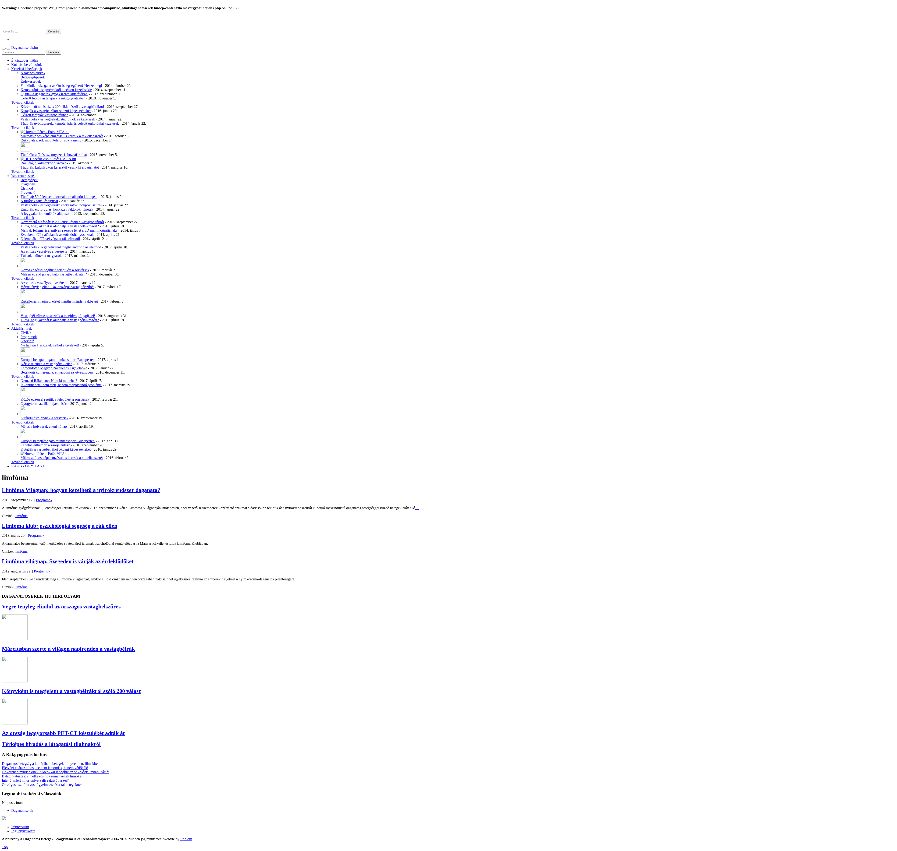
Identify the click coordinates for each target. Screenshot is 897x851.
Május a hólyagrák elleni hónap (44, 426)
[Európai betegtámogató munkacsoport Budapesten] (25, 355)
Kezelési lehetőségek (26, 69)
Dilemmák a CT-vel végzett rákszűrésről (50, 239)
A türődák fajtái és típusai (39, 201)
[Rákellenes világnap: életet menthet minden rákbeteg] (25, 297)
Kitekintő (27, 341)
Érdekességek (31, 81)
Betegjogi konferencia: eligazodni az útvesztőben (57, 372)
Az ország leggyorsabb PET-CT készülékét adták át (63, 733)
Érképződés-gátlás (24, 60)
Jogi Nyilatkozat (23, 831)
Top (5, 847)
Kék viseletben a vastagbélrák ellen (46, 364)
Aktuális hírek (21, 328)
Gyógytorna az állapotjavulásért (44, 404)
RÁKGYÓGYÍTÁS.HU (29, 466)
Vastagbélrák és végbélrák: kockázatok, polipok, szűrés (61, 205)
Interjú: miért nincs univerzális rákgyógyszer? (35, 780)
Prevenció (28, 192)
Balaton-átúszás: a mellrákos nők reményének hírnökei (42, 776)
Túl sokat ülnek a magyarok (41, 256)
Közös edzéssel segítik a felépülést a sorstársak (55, 270)
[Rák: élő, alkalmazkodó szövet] (48, 159)
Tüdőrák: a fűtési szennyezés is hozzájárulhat (54, 155)
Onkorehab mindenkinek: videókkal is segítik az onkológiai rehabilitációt (55, 772)
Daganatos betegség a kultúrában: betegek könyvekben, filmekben (51, 764)
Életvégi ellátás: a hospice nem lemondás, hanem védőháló (45, 768)
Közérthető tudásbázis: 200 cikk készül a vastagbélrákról (62, 107)
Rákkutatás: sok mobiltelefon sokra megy (51, 140)
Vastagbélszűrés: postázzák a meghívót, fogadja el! (58, 316)
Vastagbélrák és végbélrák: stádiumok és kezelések (58, 119)
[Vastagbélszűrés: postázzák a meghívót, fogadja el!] (25, 312)
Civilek (26, 333)
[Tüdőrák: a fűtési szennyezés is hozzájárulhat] (25, 150)
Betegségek (29, 180)
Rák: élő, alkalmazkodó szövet (43, 163)
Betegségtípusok (33, 77)
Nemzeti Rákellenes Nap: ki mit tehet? (49, 381)
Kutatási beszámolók (26, 65)
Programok (29, 337)
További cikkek (22, 102)
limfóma (21, 516)
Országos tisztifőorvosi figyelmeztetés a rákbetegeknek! (43, 785)
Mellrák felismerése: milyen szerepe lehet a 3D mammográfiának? (69, 230)
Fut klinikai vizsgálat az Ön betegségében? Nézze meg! (61, 86)
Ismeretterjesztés (23, 176)
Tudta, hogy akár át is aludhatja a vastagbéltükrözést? (60, 226)
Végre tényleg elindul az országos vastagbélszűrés (57, 287)
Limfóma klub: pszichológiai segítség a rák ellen (59, 526)
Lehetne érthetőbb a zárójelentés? (45, 445)
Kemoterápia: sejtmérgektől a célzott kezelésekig (56, 90)
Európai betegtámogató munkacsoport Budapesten (58, 360)
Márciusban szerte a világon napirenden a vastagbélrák (68, 649)
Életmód (27, 188)
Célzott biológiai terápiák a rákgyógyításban (53, 98)
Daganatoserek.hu (24, 47)
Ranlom (186, 839)
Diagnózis (28, 184)
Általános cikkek (33, 73)
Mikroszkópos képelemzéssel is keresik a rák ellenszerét (62, 136)
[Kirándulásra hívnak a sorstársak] (25, 414)
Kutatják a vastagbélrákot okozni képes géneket (56, 111)
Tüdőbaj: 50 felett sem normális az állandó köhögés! (59, 197)
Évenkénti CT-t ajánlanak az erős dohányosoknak (57, 235)
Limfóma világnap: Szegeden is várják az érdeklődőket (68, 561)
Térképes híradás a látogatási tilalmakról (51, 744)
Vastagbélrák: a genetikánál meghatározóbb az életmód (61, 247)
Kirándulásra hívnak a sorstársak (44, 418)
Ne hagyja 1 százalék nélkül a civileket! (50, 345)
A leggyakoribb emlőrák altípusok (46, 213)
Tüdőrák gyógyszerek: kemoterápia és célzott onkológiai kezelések (70, 123)
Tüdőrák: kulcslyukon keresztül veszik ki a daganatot (60, 167)
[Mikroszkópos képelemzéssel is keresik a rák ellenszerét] (45, 132)
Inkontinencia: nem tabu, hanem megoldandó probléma (61, 385)
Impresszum (20, 827)
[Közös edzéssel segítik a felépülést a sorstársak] (25, 266)
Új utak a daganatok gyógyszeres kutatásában (54, 94)
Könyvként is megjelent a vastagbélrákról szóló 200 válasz (71, 691)
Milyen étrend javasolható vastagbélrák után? (54, 274)
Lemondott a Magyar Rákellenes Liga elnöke (54, 368)
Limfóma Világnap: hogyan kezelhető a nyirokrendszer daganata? (81, 490)
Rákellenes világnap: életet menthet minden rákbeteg (59, 301)
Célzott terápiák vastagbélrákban (44, 115)
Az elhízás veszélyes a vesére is (44, 251)
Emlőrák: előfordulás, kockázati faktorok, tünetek (57, 209)
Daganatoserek (448, 19)
